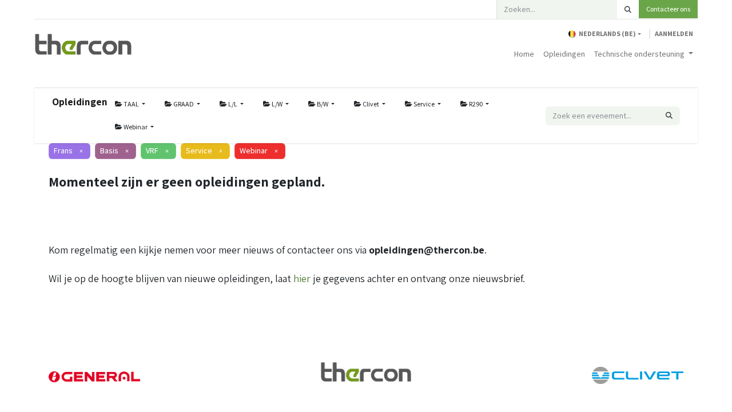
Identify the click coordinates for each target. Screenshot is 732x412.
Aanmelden (674, 33)
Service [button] (424, 104)
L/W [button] (277, 104)
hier (302, 278)
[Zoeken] (628, 9)
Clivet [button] (370, 104)
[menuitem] (524, 54)
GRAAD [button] (183, 104)
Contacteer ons (668, 9)
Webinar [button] (135, 126)
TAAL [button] (131, 104)
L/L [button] (232, 104)
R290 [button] (476, 104)
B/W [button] (322, 104)
